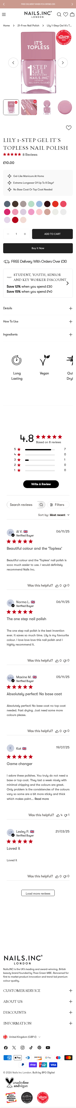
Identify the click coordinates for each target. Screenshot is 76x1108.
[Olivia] (7, 212)
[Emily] (7, 204)
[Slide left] (13, 63)
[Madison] (47, 212)
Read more (42, 798)
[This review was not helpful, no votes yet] (64, 585)
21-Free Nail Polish (28, 25)
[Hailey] (7, 220)
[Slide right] (63, 63)
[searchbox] (22, 504)
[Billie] (47, 204)
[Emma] (63, 212)
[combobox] (53, 515)
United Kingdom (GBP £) (23, 1036)
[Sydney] (55, 212)
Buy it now (38, 248)
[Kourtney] (15, 204)
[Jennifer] (55, 204)
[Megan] (23, 204)
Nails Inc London (21, 1072)
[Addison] (31, 212)
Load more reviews (38, 893)
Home (6, 25)
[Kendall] (15, 220)
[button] (65, 14)
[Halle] (23, 212)
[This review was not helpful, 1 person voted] (65, 815)
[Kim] (39, 204)
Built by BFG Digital (44, 1072)
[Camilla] (31, 204)
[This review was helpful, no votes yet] (57, 585)
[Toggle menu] (4, 14)
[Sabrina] (39, 212)
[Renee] (23, 220)
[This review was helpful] (58, 815)
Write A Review (41, 484)
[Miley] (15, 212)
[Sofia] (63, 204)
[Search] (59, 14)
